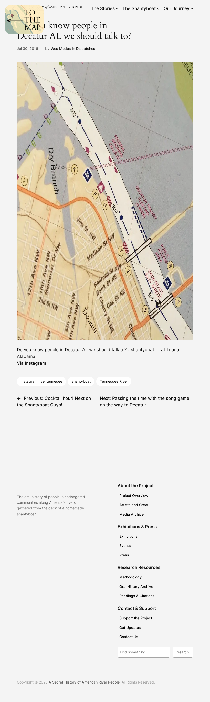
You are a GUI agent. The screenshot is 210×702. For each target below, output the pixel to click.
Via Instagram (31, 363)
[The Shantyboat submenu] (158, 8)
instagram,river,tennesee (41, 381)
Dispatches (85, 48)
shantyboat (81, 381)
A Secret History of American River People (84, 682)
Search (183, 652)
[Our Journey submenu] (192, 8)
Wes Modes (61, 48)
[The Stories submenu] (117, 8)
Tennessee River (114, 381)
